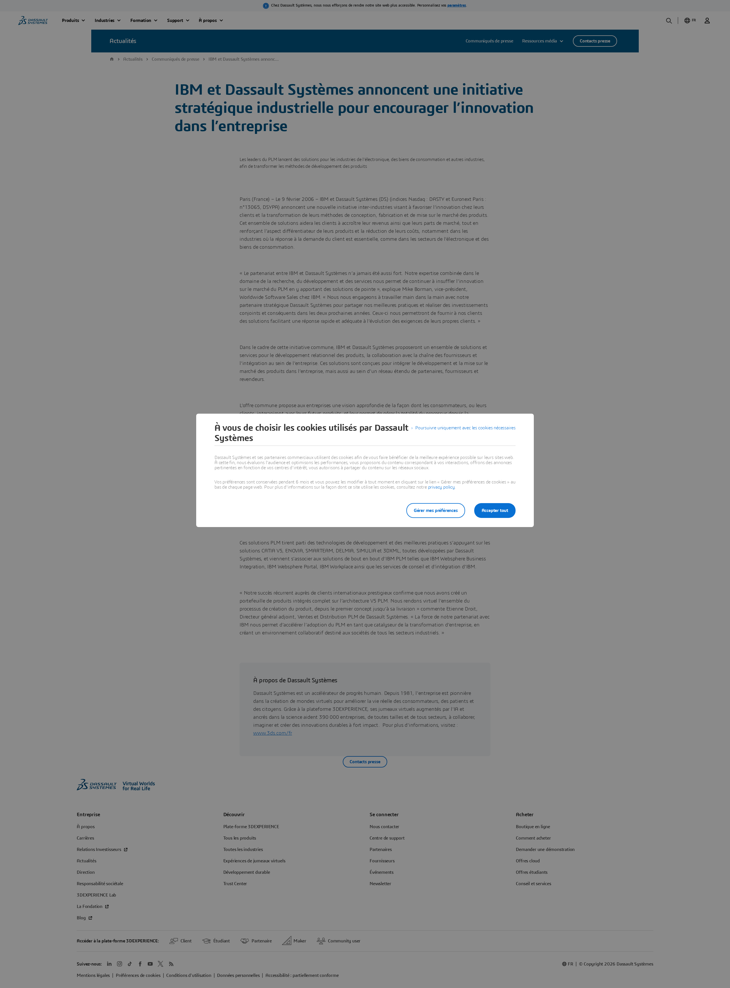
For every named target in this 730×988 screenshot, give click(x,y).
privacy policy (441, 487)
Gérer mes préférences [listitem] (436, 510)
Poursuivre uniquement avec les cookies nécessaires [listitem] (465, 428)
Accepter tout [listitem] (495, 510)
